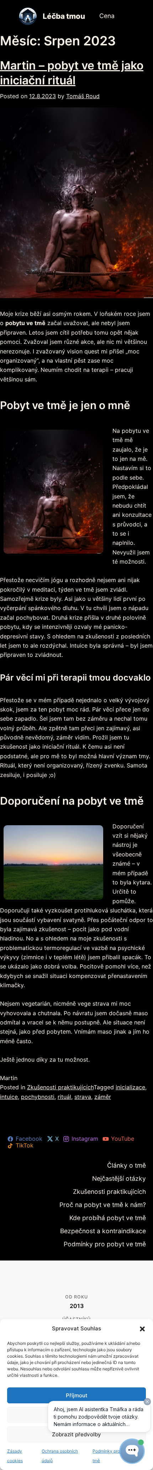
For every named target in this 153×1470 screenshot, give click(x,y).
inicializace (130, 1087)
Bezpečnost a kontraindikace (112, 1226)
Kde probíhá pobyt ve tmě (115, 1214)
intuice (9, 1096)
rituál (64, 1096)
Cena (106, 15)
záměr (102, 1096)
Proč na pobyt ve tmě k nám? (111, 1202)
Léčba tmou (64, 16)
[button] (142, 1328)
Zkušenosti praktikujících (60, 1087)
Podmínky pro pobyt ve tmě (113, 1238)
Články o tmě (130, 1165)
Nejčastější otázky (124, 1177)
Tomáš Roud (83, 96)
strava (82, 1096)
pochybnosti (37, 1096)
